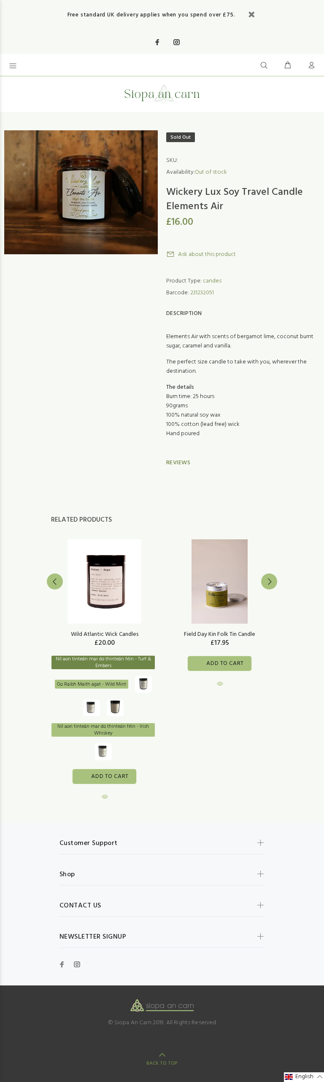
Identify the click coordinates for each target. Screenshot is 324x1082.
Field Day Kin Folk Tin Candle (219, 634)
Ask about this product (207, 254)
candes (212, 281)
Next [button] (269, 581)
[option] (104, 662)
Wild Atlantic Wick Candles (104, 634)
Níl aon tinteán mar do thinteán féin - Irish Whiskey (103, 730)
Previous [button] (55, 581)
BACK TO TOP (162, 1063)
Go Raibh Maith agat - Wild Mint (91, 684)
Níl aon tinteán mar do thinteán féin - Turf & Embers (103, 662)
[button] (304, 1077)
